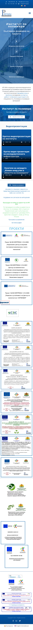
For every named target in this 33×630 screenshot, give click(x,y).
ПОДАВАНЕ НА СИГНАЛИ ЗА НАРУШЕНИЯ (16, 197)
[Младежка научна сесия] (16, 41)
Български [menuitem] (9, 626)
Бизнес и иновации (16, 66)
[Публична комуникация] (16, 72)
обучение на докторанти (19, 97)
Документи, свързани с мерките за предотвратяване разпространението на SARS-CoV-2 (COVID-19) (16, 191)
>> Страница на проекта (16, 605)
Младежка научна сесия (16, 46)
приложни (9, 95)
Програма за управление (16, 219)
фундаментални (22, 93)
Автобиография (16, 223)
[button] (29, 13)
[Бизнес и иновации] (16, 61)
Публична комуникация (16, 77)
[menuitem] (21, 6)
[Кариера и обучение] (16, 51)
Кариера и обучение (16, 56)
